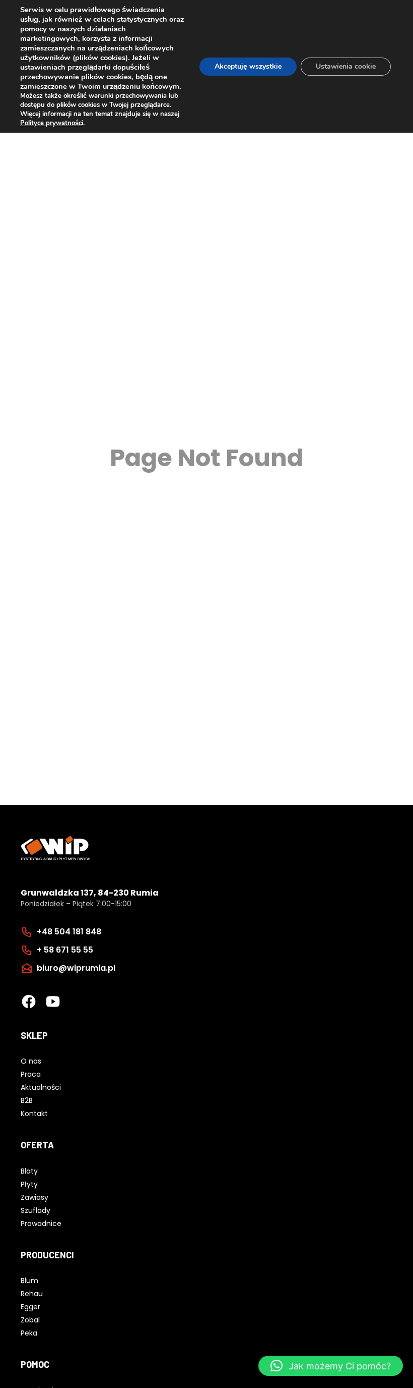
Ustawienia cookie (346, 66)
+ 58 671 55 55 (65, 950)
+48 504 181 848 (69, 931)
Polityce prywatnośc (51, 123)
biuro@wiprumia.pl (76, 968)
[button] (330, 1366)
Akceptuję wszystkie (248, 66)
